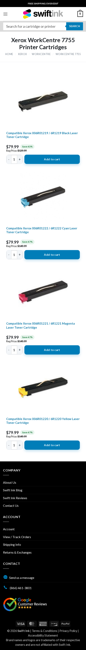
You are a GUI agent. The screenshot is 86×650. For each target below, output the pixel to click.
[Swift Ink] (43, 14)
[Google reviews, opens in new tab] (25, 604)
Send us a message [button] (21, 577)
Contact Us (11, 505)
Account (9, 529)
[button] (5, 14)
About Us (9, 482)
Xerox (22, 54)
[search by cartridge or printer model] (43, 26)
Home (9, 54)
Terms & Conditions (44, 631)
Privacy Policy (68, 631)
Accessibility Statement (43, 635)
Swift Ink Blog (12, 490)
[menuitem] (43, 3)
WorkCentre (41, 54)
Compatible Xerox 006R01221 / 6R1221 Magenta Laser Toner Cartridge (40, 325)
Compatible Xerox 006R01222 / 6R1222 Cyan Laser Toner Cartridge (41, 230)
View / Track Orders (17, 537)
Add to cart (52, 159)
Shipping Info (12, 544)
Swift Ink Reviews (15, 498)
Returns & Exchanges (17, 552)
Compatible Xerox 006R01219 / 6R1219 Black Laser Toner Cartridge (42, 135)
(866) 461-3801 (20, 588)
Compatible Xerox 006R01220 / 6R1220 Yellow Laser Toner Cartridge (43, 421)
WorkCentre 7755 (68, 54)
